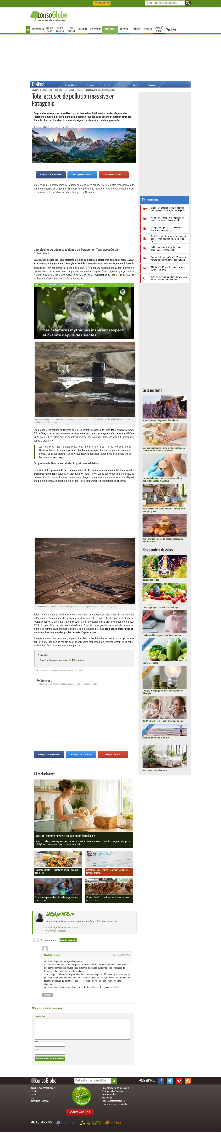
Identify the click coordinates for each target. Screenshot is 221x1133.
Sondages (152, 85)
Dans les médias (109, 1094)
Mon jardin (82, 29)
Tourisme (124, 29)
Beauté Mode (49, 30)
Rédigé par (60, 914)
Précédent (133, 144)
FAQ (32, 1097)
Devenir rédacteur (57, 930)
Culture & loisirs (70, 85)
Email (37, 1049)
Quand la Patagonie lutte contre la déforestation (62, 659)
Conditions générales (39, 1101)
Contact (33, 1094)
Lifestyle (106, 85)
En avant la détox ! (151, 663)
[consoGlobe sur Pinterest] (179, 1081)
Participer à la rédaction (112, 1091)
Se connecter (102, 3)
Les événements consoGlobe (114, 1104)
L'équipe (34, 1091)
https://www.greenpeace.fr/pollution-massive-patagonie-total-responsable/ (68, 684)
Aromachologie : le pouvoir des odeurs (160, 420)
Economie (90, 85)
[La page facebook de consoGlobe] (161, 1081)
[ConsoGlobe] (49, 15)
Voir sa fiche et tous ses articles (63, 927)
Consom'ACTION (159, 30)
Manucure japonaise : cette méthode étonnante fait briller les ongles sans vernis (164, 449)
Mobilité (136, 29)
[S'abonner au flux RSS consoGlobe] (188, 1081)
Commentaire (40, 1016)
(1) (89, 267)
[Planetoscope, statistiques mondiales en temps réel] (66, 1123)
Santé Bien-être (60, 30)
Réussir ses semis (151, 579)
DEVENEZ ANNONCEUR (79, 1112)
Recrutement (107, 1097)
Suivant (34, 144)
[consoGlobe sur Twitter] (170, 1081)
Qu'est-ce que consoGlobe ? (42, 1088)
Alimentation (38, 29)
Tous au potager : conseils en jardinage (160, 607)
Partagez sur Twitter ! (82, 174)
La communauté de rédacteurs (115, 1088)
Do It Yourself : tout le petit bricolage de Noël (163, 721)
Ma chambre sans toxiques (155, 770)
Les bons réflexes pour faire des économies (162, 635)
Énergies (148, 29)
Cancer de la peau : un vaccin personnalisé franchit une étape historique (162, 479)
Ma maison (71, 30)
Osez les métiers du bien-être (156, 737)
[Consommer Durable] (91, 1123)
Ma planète (110, 29)
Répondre (47, 995)
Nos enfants (95, 29)
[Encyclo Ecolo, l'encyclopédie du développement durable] (114, 1123)
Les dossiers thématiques (113, 1101)
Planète (121, 85)
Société (136, 85)
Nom (36, 1041)
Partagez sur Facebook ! (51, 174)
